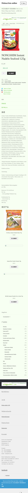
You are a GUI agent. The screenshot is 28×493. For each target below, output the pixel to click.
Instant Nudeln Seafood (16, 82)
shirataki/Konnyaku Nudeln (10, 354)
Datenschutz (4, 428)
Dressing (5, 326)
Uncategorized (6, 316)
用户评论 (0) (4, 107)
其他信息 (4, 103)
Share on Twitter (7, 88)
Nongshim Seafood (16, 84)
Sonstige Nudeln (8, 356)
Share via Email (6, 93)
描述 (3, 99)
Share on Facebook (8, 90)
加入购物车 (11, 73)
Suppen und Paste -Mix (8, 368)
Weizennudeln (7, 358)
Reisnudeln (7, 352)
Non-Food (5, 342)
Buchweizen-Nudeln (9, 347)
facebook (4, 470)
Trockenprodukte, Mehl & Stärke (10, 375)
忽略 (3, 486)
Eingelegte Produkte (7, 328)
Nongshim (24, 82)
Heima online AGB (6, 405)
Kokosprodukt (6, 340)
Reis (4, 361)
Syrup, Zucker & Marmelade (9, 372)
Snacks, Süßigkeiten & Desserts (9, 365)
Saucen (4, 363)
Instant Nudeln (12, 23)
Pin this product (7, 92)
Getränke (5, 335)
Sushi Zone (5, 370)
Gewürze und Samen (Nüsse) (9, 338)
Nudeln (7, 23)
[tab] (14, 100)
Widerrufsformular (5, 416)
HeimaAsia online (9, 3)
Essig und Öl (5, 331)
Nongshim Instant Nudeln (7, 84)
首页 (4, 23)
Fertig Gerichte (6, 333)
